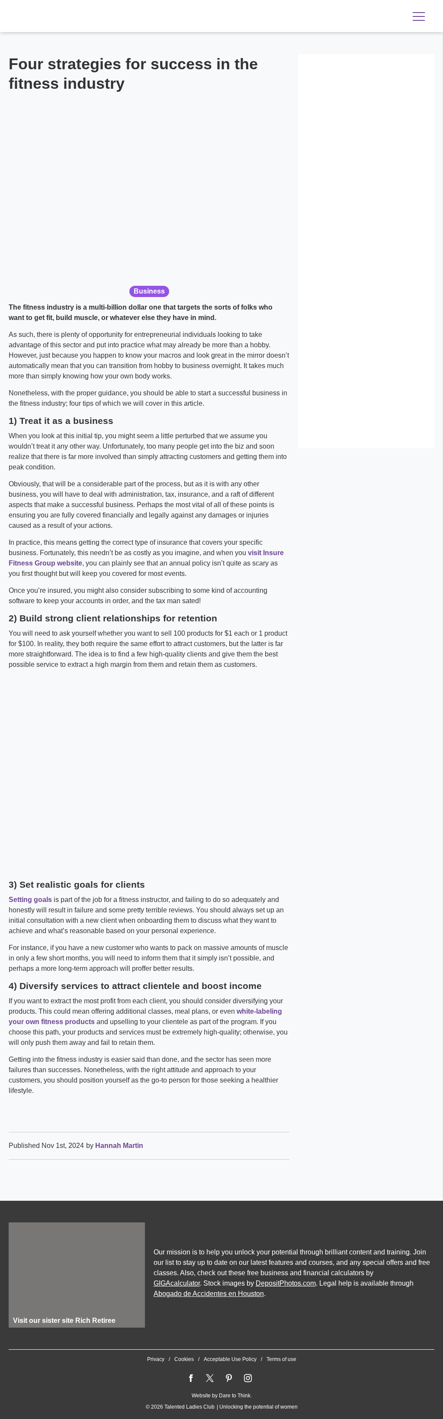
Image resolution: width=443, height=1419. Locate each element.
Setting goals (30, 899)
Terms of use (281, 1359)
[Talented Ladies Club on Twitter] (210, 1378)
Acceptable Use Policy (230, 1359)
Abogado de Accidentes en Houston (209, 1293)
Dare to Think (234, 1396)
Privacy (155, 1359)
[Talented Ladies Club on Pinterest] (229, 1378)
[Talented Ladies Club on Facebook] (191, 1378)
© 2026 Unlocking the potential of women (222, 1407)
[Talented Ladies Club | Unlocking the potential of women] (99, 16)
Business (149, 291)
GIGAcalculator (177, 1283)
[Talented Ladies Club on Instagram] (248, 1378)
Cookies (184, 1359)
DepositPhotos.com (286, 1283)
